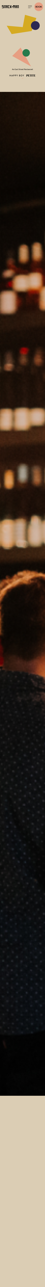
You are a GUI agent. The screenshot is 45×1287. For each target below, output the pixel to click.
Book (39, 6)
